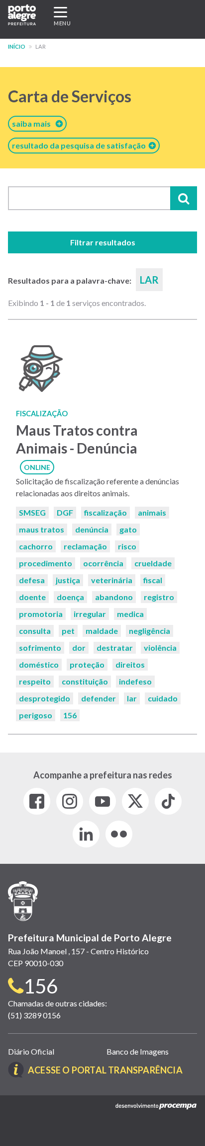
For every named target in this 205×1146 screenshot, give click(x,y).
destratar (115, 647)
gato (128, 529)
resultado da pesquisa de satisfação (80, 145)
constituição (85, 681)
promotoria (41, 613)
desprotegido (44, 698)
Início (16, 46)
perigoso (35, 715)
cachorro (36, 546)
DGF (65, 512)
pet (68, 630)
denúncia (91, 529)
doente (32, 597)
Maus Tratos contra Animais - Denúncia (77, 439)
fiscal (152, 580)
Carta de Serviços (69, 96)
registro (159, 597)
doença (70, 597)
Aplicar (183, 198)
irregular (90, 613)
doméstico (39, 664)
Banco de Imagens (137, 1051)
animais (152, 512)
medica (130, 613)
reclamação (85, 546)
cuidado (163, 698)
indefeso (135, 681)
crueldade (153, 563)
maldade (102, 630)
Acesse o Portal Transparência (105, 1070)
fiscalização (105, 512)
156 (70, 715)
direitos (130, 664)
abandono (114, 597)
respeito (35, 681)
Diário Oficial (31, 1051)
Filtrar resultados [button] (102, 242)
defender (98, 698)
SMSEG (32, 512)
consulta (35, 630)
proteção (87, 664)
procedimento (45, 563)
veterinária (111, 580)
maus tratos (41, 529)
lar (132, 698)
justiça (68, 580)
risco (127, 546)
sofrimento (40, 647)
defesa (32, 580)
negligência (149, 630)
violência (160, 647)
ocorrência (103, 563)
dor (79, 647)
